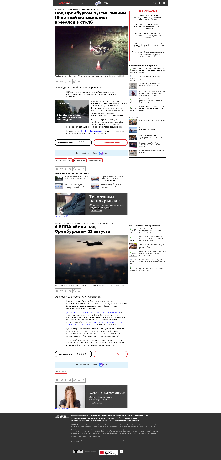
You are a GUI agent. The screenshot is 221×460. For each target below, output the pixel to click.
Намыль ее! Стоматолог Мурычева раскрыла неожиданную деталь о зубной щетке (151, 100)
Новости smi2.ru (62, 216)
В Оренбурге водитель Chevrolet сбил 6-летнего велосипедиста (76, 177)
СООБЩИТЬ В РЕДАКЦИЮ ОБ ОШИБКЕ (126, 420)
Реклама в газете (130, 418)
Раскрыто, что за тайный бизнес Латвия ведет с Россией (150, 128)
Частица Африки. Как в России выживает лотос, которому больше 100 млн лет (152, 78)
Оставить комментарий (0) (110, 142)
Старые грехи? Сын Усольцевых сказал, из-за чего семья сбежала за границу (152, 261)
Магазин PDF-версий (78, 418)
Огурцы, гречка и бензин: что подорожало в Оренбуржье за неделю (148, 36)
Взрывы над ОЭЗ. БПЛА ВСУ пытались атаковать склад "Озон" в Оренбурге (148, 26)
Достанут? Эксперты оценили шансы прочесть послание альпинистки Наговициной (152, 268)
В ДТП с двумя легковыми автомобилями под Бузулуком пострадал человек (76, 186)
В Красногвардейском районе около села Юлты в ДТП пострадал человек (112, 178)
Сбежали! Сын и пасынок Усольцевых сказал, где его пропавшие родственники (152, 253)
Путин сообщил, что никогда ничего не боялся (152, 121)
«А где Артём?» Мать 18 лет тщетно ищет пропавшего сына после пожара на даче (151, 230)
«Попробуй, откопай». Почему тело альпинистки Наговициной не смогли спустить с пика (152, 93)
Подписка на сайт (141, 416)
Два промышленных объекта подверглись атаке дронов (93, 313)
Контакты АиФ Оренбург (97, 418)
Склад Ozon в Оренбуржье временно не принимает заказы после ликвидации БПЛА (148, 54)
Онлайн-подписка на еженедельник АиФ (117, 416)
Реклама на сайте (114, 418)
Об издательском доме (79, 416)
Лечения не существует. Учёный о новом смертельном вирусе (151, 84)
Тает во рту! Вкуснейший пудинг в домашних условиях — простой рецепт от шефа (151, 246)
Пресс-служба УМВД (116, 76)
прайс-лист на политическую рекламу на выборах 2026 (91, 420)
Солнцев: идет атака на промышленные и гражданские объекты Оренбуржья (147, 17)
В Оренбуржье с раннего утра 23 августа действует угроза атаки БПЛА (148, 45)
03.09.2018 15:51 (60, 9)
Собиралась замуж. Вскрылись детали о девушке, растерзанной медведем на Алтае (151, 238)
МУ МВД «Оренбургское (92, 131)
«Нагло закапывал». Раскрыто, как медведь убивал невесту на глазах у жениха (152, 70)
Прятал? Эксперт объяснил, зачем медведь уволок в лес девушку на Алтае (151, 108)
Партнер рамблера (90, 451)
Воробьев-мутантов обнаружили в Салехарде (151, 151)
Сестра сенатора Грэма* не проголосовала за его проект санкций (149, 144)
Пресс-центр (95, 416)
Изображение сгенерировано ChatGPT (113, 285)
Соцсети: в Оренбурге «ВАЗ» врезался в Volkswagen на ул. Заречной (111, 186)
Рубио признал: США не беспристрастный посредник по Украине (150, 137)
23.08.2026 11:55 (60, 223)
